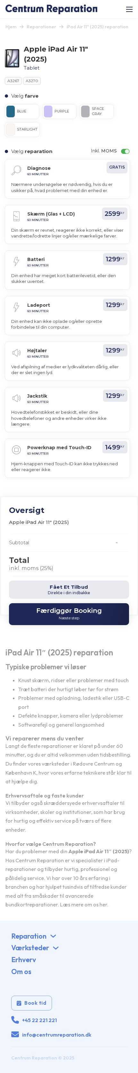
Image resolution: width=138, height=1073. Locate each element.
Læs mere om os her (83, 904)
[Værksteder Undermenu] (55, 948)
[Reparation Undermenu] (53, 936)
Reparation (29, 936)
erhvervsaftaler (100, 803)
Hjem (10, 27)
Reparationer (41, 27)
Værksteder (30, 947)
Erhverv (23, 959)
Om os (21, 971)
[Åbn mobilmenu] (129, 9)
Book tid (35, 1003)
